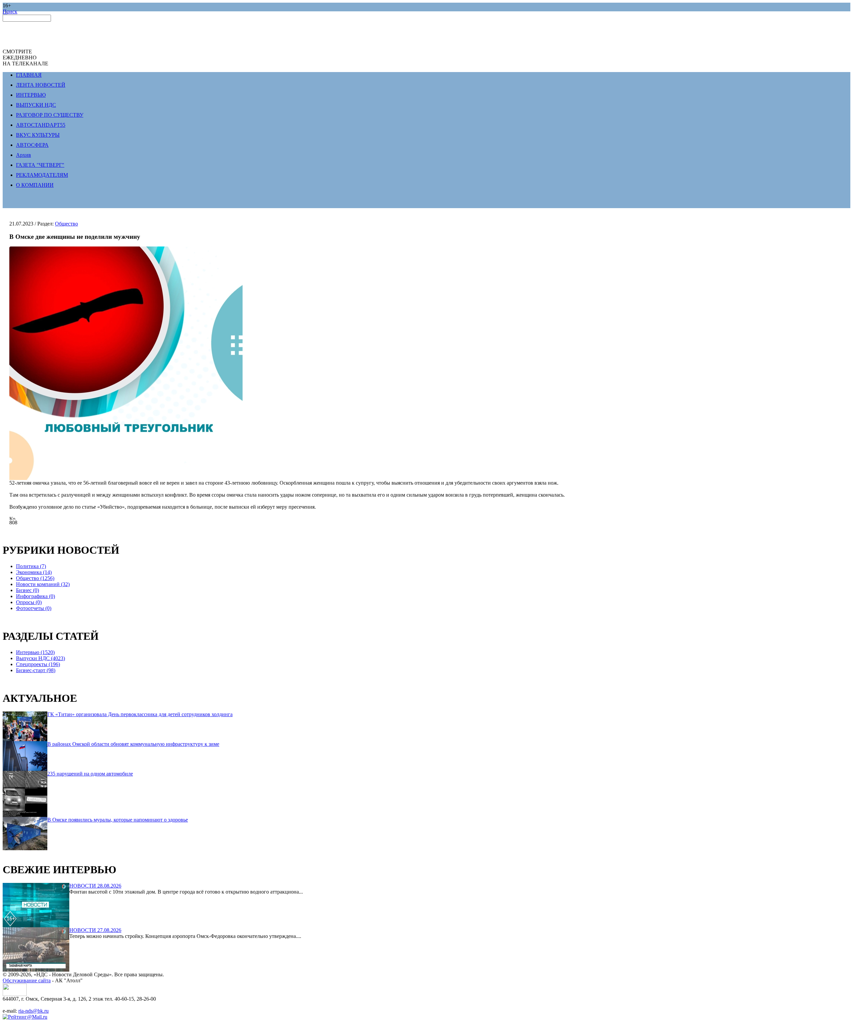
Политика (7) (31, 566)
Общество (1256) (35, 578)
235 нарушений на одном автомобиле (90, 774)
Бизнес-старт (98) (35, 670)
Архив (23, 155)
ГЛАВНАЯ (29, 75)
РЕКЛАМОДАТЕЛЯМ (42, 175)
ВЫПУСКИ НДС (36, 105)
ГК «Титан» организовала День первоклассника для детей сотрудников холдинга (140, 714)
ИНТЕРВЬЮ (31, 95)
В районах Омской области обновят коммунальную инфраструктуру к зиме (133, 744)
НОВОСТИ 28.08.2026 (95, 886)
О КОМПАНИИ (35, 185)
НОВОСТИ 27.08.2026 (95, 930)
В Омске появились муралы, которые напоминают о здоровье (117, 820)
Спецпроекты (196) (38, 664)
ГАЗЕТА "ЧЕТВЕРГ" (40, 165)
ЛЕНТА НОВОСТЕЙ (40, 85)
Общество (66, 223)
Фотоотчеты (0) (33, 608)
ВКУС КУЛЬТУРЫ (38, 135)
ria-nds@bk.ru (33, 1011)
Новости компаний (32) (43, 584)
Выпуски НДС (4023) (40, 658)
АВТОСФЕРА (32, 145)
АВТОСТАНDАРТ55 (40, 125)
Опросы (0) (29, 602)
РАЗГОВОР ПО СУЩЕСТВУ (49, 115)
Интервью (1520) (35, 652)
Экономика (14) (34, 572)
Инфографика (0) (35, 596)
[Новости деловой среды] (15, 994)
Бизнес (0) (27, 590)
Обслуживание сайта (27, 980)
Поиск (10, 11)
